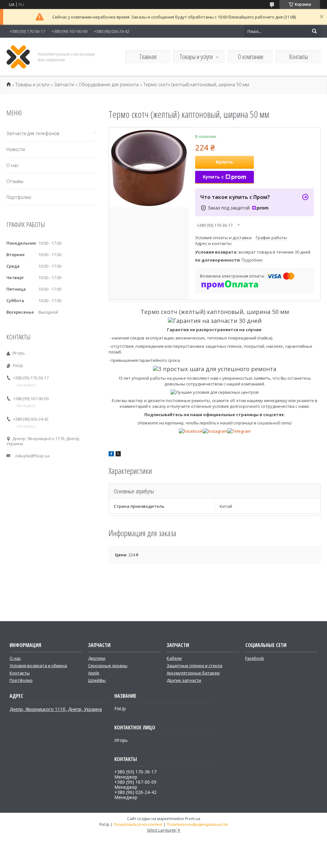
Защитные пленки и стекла (194, 665)
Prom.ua (192, 818)
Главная (148, 56)
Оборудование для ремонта (109, 84)
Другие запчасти (184, 680)
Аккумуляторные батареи (193, 673)
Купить (224, 162)
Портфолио (18, 197)
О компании (250, 56)
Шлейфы (97, 680)
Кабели (174, 658)
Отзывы (14, 181)
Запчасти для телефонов (32, 133)
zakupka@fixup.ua (32, 455)
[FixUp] (18, 56)
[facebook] (111, 455)
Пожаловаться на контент (138, 824)
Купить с (213, 177)
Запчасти (64, 84)
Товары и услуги (196, 56)
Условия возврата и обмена (38, 665)
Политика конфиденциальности (197, 824)
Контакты (298, 56)
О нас (12, 165)
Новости (15, 149)
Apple (93, 673)
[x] (118, 455)
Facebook (254, 658)
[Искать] (314, 31)
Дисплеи (96, 658)
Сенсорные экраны (107, 665)
